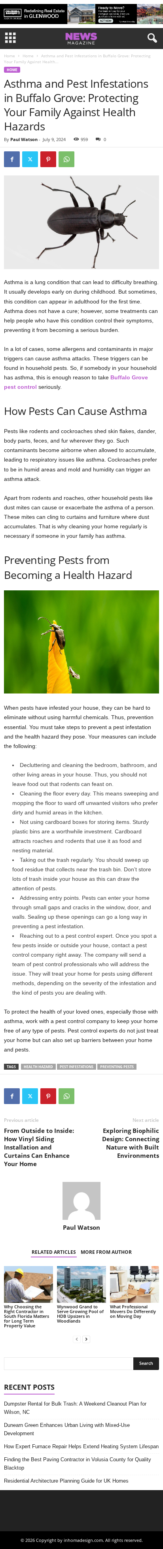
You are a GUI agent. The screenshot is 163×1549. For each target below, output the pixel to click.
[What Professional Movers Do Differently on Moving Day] (134, 1284)
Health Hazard (38, 1066)
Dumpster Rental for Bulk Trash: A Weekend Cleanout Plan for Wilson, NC (75, 1408)
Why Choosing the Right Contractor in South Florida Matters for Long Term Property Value (26, 1316)
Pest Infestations (76, 1066)
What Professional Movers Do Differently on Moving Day (133, 1311)
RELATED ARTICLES (54, 1252)
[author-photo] (81, 1201)
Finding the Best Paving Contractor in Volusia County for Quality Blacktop (77, 1464)
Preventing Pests (117, 1066)
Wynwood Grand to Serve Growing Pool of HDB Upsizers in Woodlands (80, 1314)
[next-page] (86, 1339)
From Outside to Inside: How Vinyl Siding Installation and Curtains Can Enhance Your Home (39, 1147)
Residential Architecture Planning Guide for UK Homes (66, 1481)
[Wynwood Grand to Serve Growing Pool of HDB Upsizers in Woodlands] (81, 1284)
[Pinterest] (48, 159)
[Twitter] (30, 159)
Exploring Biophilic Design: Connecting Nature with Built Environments (130, 1143)
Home (9, 55)
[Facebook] (12, 159)
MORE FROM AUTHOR (106, 1252)
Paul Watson (24, 139)
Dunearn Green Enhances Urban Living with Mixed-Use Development (67, 1429)
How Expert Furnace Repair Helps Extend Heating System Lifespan (81, 1446)
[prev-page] (77, 1339)
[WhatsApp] (66, 159)
